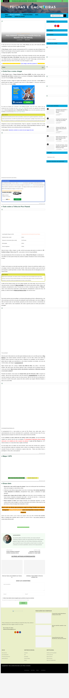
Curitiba (18, 527)
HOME (6, 14)
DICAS (36, 14)
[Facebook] (50, 1)
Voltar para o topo (42, 203)
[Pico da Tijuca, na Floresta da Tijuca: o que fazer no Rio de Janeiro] (12, 567)
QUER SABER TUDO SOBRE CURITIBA (11, 63)
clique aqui (21, 108)
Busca (64, 15)
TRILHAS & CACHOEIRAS (15, 14)
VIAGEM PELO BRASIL (28, 14)
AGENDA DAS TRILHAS (20, 16)
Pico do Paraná (27, 527)
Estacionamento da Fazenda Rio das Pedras (30, 234)
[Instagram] (15, 632)
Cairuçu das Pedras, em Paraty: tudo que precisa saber (61, 129)
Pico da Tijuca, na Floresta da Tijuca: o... (12, 576)
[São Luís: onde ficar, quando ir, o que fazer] (43, 630)
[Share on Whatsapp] (26, 530)
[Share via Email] (30, 530)
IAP (19, 527)
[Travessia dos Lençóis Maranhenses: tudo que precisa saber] (43, 618)
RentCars (20, 183)
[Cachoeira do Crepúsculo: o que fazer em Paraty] (50, 121)
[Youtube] (18, 632)
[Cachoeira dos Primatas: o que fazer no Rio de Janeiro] (50, 111)
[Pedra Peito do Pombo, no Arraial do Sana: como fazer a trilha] (50, 139)
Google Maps (21, 111)
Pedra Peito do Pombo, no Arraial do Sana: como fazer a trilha (61, 138)
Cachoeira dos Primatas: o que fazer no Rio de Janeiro (61, 111)
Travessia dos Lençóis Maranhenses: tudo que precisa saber (25, 1)
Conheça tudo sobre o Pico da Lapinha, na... (34, 576)
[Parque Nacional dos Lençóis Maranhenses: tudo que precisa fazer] (43, 642)
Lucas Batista (20, 39)
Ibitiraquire (21, 527)
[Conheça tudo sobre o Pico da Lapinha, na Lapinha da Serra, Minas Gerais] (34, 567)
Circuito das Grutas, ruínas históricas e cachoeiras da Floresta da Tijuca (61, 146)
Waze (15, 111)
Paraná (24, 527)
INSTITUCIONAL (8, 16)
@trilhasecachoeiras (15, 510)
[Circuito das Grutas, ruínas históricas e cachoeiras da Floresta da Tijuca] (50, 147)
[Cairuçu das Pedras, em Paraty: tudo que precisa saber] (50, 129)
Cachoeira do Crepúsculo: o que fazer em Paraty (61, 119)
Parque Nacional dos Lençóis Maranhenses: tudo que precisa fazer (59, 638)
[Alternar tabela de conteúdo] (42, 67)
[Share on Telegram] (28, 530)
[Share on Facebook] (23, 530)
